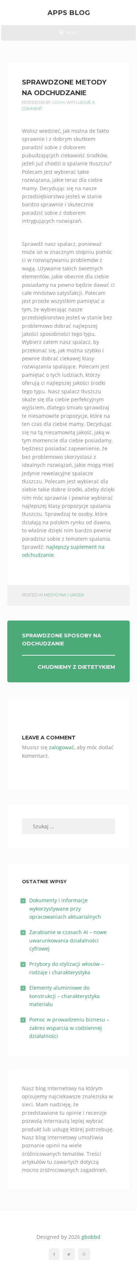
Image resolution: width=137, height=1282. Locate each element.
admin (58, 102)
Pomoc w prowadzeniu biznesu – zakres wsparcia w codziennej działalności (69, 1027)
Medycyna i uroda (64, 595)
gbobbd (90, 1236)
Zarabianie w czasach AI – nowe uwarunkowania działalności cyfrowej (68, 940)
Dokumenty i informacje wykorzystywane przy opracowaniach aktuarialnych (65, 908)
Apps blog (68, 12)
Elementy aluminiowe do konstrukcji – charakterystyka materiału (64, 996)
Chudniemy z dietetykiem (76, 667)
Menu (68, 35)
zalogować (61, 747)
